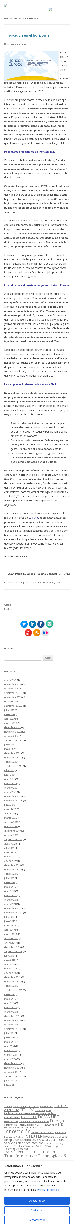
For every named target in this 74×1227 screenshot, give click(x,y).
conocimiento (12, 1117)
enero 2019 (10, 860)
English (8, 609)
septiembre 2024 (13, 692)
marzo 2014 (10, 1050)
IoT (67, 1136)
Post (40, 582)
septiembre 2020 (13, 800)
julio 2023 (9, 710)
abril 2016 (9, 964)
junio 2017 (9, 921)
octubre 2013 (11, 1072)
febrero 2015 (11, 1011)
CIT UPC (34, 517)
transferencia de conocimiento (29, 1151)
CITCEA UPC (11, 1110)
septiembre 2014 (13, 1028)
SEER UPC (58, 1140)
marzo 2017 (10, 934)
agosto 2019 (10, 843)
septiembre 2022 (13, 740)
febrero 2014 (11, 1054)
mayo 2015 (10, 998)
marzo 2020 (10, 817)
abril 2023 (9, 718)
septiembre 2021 (13, 766)
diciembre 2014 (12, 1016)
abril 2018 (9, 891)
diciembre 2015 (12, 977)
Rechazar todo (37, 1220)
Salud (35, 1140)
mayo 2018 (10, 886)
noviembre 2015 (13, 981)
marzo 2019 (10, 856)
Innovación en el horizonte (27, 35)
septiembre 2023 (13, 705)
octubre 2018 (11, 873)
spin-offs (21, 1146)
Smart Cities (49, 1143)
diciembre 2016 (12, 947)
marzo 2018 (10, 895)
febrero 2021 (11, 787)
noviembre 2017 (13, 908)
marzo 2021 (10, 783)
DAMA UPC (48, 1116)
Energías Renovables (19, 1125)
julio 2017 (9, 916)
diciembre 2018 (12, 865)
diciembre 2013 (12, 1063)
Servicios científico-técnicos (23, 1143)
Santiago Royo (45, 1140)
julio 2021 (9, 770)
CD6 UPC (61, 1106)
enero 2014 (10, 1059)
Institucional (60, 1132)
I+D (61, 1124)
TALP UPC (41, 1146)
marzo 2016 (10, 968)
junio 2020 (9, 804)
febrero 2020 (11, 822)
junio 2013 (9, 1084)
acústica (8, 1106)
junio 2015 (9, 994)
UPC (63, 1156)
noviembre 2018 (13, 869)
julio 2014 (9, 1033)
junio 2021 (9, 774)
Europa (38, 1125)
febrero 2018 (11, 899)
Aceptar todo (37, 1200)
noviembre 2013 (13, 1067)
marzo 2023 (10, 723)
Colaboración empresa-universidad (30, 1113)
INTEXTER (33, 1136)
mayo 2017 (10, 925)
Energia (57, 1120)
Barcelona (34, 1106)
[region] (37, 1194)
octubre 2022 (11, 736)
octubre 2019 (11, 835)
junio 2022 (9, 744)
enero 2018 (10, 904)
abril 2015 (9, 1003)
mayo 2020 (10, 809)
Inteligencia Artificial (14, 1137)
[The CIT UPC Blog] (5, 6)
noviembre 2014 (13, 1020)
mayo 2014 (10, 1041)
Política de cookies (48, 1189)
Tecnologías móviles (16, 1148)
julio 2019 (9, 848)
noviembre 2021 (13, 757)
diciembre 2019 (12, 830)
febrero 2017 (11, 938)
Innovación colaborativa (42, 1132)
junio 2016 (9, 960)
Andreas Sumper (21, 1106)
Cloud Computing (43, 1110)
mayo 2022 (10, 748)
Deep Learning (11, 1121)
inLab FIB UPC (34, 1127)
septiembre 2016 (13, 951)
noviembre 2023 (13, 697)
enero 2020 (10, 826)
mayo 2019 (10, 852)
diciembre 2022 (12, 727)
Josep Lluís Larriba (17, 1140)
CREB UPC (29, 1116)
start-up (31, 1146)
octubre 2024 (11, 688)
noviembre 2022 (13, 731)
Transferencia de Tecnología (31, 1156)
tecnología (53, 1146)
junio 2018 (9, 882)
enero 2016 (10, 972)
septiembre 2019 (13, 839)
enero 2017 (10, 942)
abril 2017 (9, 929)
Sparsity (59, 1143)
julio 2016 (9, 955)
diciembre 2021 (12, 753)
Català (7, 604)
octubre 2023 (11, 701)
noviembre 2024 (13, 684)
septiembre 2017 (13, 912)
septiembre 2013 (13, 1076)
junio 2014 (9, 1037)
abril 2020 (9, 813)
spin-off (10, 1146)
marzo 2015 (10, 1007)
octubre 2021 (11, 761)
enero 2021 (10, 792)
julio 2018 (9, 878)
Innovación (17, 1131)
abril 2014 (9, 1046)
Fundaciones (49, 1124)
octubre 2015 (11, 985)
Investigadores (53, 1136)
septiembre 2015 (13, 990)
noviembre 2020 (13, 796)
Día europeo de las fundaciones (34, 1121)
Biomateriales (46, 1106)
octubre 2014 (11, 1024)
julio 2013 (9, 1080)
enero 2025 (10, 680)
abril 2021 (9, 779)
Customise (37, 1210)
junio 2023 (9, 714)
